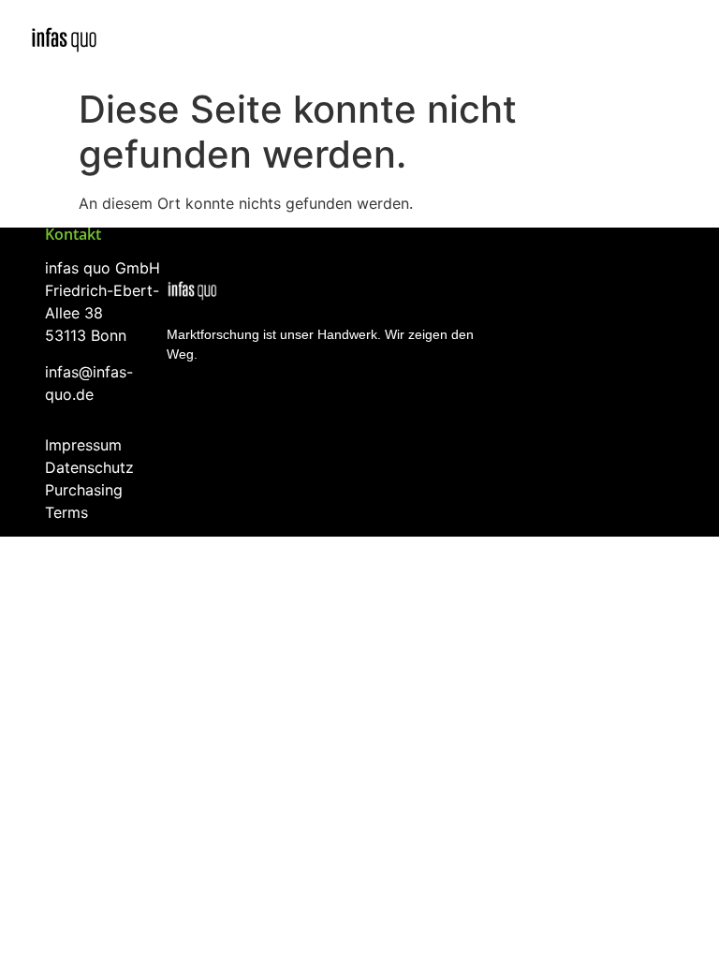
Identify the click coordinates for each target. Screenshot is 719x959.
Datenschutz (89, 467)
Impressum (83, 444)
